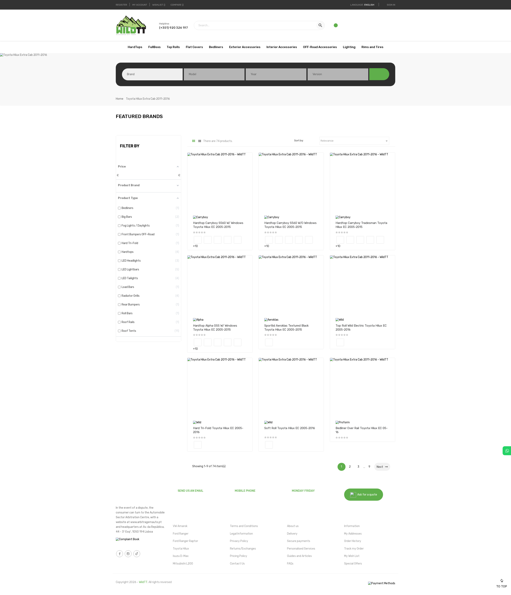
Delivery (292, 533)
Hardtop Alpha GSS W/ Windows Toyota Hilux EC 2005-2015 (215, 327)
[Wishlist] (336, 27)
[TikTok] (136, 553)
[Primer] (197, 239)
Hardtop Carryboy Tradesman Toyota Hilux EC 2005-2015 (361, 225)
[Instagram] (128, 553)
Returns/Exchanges (243, 548)
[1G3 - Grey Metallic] (227, 239)
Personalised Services (301, 548)
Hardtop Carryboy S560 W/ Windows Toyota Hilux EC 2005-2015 (218, 225)
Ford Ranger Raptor (185, 541)
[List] (199, 141)
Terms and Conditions (244, 526)
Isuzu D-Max (181, 556)
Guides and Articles (299, 556)
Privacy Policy (239, 541)
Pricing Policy (238, 556)
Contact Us (237, 563)
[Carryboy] (200, 217)
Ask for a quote (366, 494)
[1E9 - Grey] (217, 239)
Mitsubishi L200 (183, 563)
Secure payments (298, 541)
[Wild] (340, 319)
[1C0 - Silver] (207, 239)
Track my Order (354, 548)
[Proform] (343, 422)
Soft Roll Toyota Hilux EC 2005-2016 (289, 428)
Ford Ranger (180, 533)
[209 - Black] (237, 239)
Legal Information (241, 533)
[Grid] (193, 141)
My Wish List (351, 556)
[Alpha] (198, 319)
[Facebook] (119, 553)
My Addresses (353, 533)
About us (293, 526)
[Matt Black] (340, 342)
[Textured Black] (269, 342)
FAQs (290, 563)
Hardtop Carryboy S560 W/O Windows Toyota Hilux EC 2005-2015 (290, 225)
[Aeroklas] (271, 319)
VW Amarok (180, 526)
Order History (352, 541)
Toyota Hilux (181, 548)
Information (352, 526)
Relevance (355, 141)
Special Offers (353, 563)
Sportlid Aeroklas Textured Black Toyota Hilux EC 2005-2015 (286, 327)
